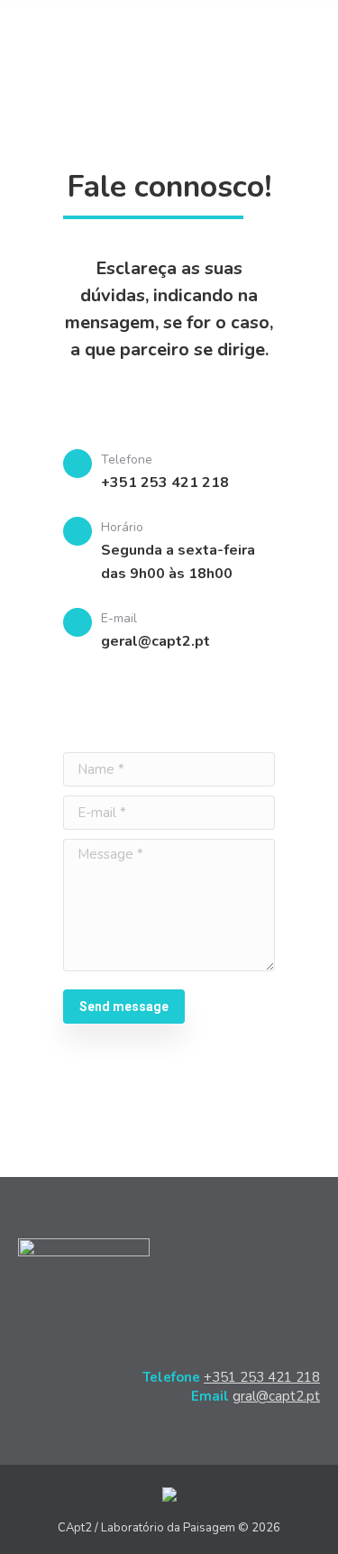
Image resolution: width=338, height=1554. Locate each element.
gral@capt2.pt (276, 1396)
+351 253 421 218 (262, 1377)
